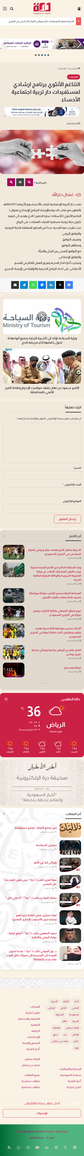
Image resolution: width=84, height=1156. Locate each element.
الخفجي (75, 1008)
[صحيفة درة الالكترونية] (42, 8)
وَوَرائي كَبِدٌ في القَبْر (45, 862)
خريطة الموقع (37, 1137)
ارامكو (66, 1001)
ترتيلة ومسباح (72, 667)
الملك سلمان (72, 1028)
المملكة (56, 1028)
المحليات (61, 68)
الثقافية (35, 1024)
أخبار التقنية (33, 1049)
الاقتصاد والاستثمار (29, 1018)
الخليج (63, 1008)
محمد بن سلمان (60, 1041)
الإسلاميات (33, 1036)
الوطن (75, 1034)
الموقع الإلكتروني (72, 501)
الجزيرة (54, 1001)
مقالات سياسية (30, 1081)
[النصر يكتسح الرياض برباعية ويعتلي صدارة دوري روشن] (13, 652)
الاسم (77, 467)
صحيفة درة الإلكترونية (32, 1131)
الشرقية (60, 1014)
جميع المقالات (32, 1075)
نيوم (77, 1047)
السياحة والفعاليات (70, 1069)
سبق (55, 1034)
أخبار (76, 1001)
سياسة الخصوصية (70, 1075)
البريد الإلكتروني (72, 484)
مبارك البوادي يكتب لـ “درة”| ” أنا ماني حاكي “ (31, 897)
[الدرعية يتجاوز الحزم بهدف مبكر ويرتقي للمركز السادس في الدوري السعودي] (13, 552)
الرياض (51, 1008)
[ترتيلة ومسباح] (13, 670)
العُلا (65, 1021)
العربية (75, 1021)
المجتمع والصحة (31, 1043)
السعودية (74, 1014)
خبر (65, 1034)
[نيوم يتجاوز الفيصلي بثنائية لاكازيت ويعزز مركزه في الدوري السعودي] (13, 613)
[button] (48, 55)
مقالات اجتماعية (30, 1087)
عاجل (76, 1041)
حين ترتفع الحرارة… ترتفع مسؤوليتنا (36, 827)
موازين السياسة (46, 845)
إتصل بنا (50, 1137)
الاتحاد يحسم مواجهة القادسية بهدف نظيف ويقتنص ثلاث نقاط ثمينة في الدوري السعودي (55, 632)
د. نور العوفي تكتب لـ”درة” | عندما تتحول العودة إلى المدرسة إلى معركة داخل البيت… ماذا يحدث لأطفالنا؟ (31, 955)
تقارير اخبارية (32, 1012)
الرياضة (35, 1030)
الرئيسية (73, 68)
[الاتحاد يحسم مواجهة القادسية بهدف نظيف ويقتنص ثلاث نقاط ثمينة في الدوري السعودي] (13, 630)
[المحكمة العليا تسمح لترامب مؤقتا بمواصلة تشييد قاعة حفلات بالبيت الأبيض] (13, 595)
